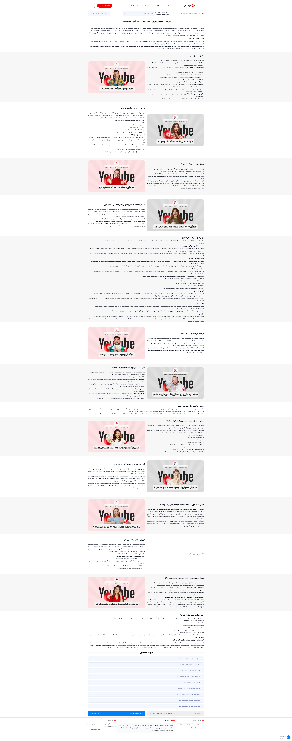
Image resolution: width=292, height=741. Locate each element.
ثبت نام (201, 727)
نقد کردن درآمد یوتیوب (158, 6)
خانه (168, 6)
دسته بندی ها (134, 6)
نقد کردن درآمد (200, 724)
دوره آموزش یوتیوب (145, 6)
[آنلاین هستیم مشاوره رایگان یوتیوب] (288, 737)
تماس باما (125, 6)
